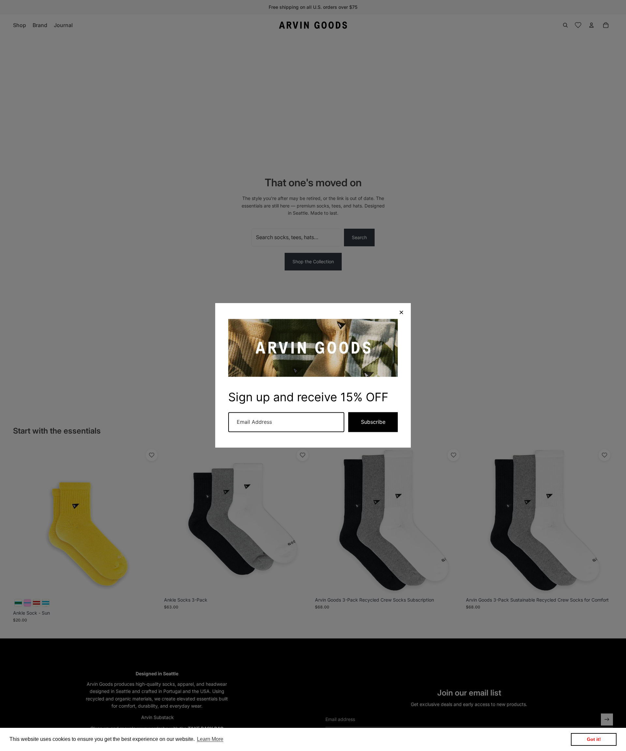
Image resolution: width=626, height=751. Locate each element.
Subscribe (373, 422)
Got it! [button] (594, 739)
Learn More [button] (210, 739)
